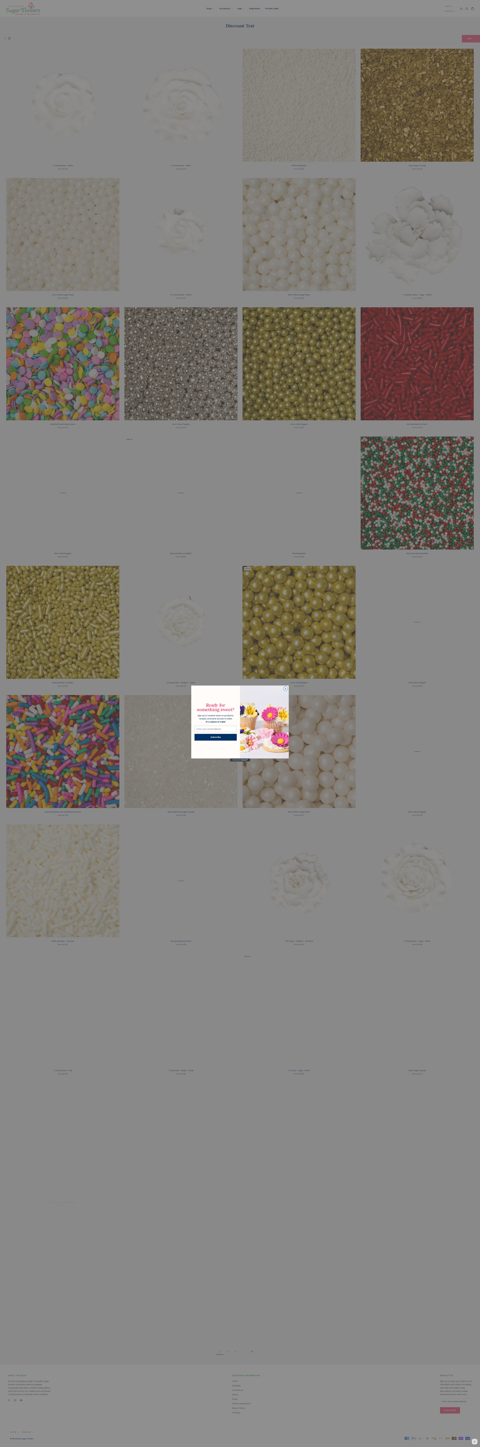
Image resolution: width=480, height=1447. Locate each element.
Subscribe (215, 737)
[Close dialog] (285, 689)
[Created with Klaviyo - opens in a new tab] (240, 759)
